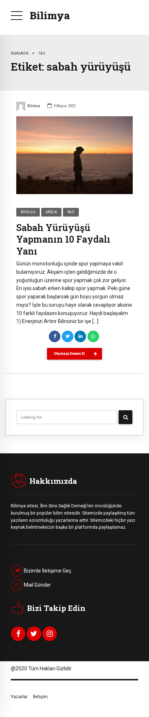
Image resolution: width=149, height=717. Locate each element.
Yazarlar (19, 696)
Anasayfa (20, 53)
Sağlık (51, 212)
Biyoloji (28, 212)
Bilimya (50, 15)
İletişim (40, 696)
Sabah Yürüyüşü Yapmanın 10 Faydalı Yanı (63, 239)
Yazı (70, 212)
